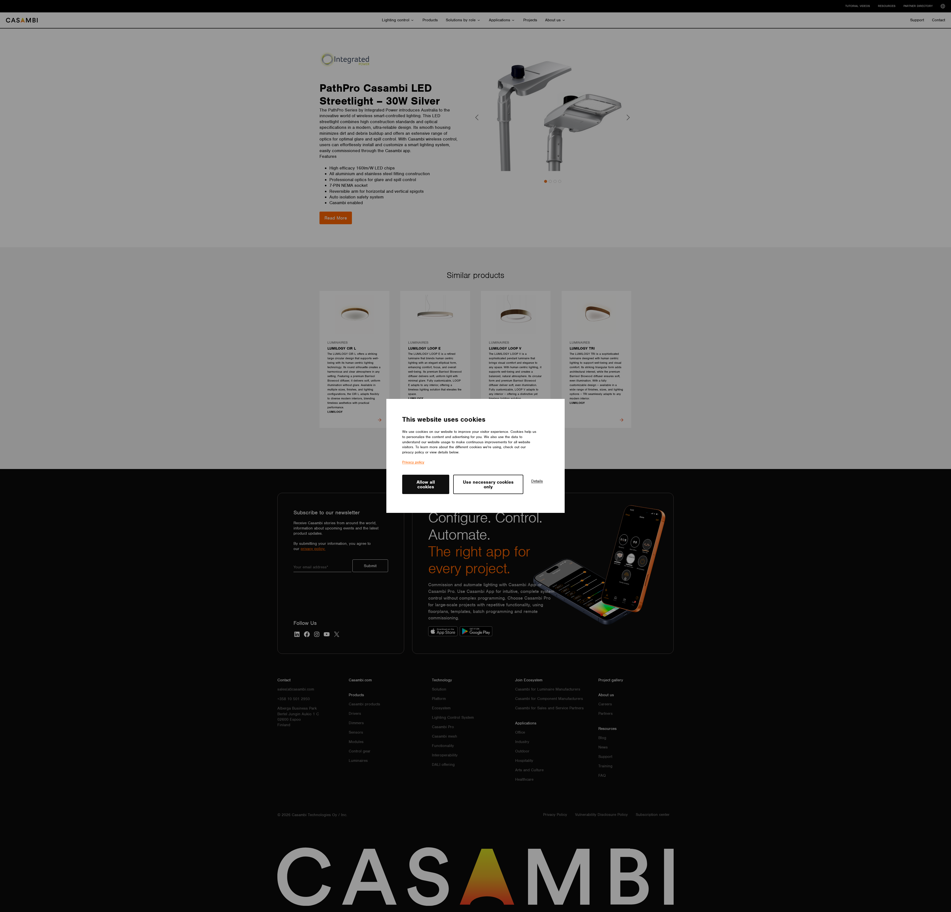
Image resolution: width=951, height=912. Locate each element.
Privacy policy (413, 462)
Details (537, 481)
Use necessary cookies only (488, 484)
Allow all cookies (426, 484)
